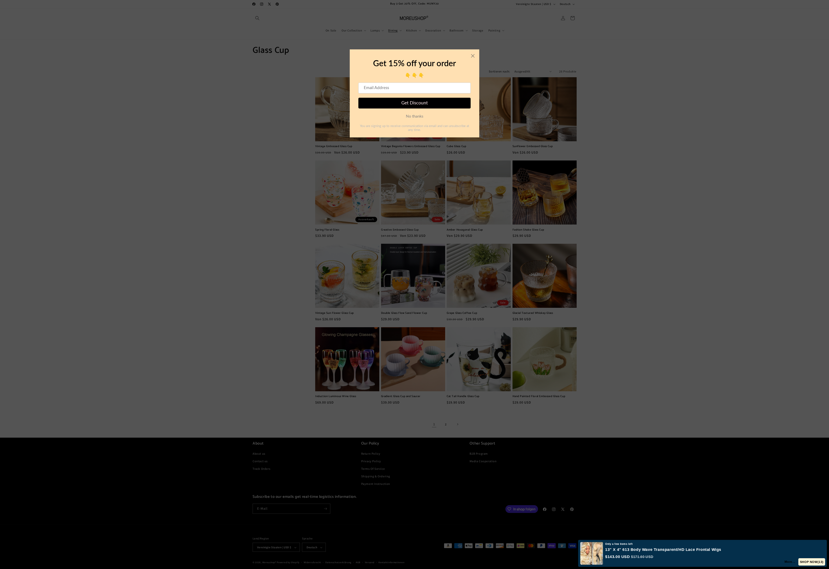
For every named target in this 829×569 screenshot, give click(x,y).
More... (790, 561)
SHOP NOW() (812, 562)
